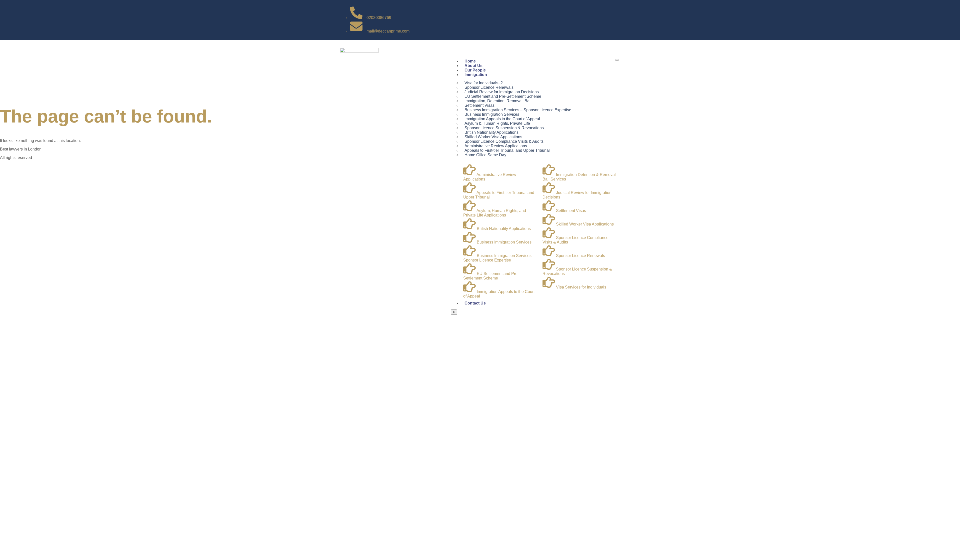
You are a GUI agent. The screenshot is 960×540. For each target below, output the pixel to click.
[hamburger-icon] (617, 59)
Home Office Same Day (485, 155)
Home (470, 61)
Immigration (475, 74)
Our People (475, 70)
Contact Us (475, 303)
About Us (473, 66)
